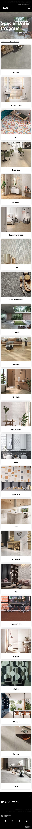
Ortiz (16, 527)
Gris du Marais (16, 299)
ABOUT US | (12, 2)
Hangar (16, 332)
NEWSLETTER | (26, 4)
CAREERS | (28, 2)
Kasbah (16, 397)
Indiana (16, 364)
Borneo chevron (16, 235)
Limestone (16, 429)
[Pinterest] (5, 821)
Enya (16, 267)
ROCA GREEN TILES (27, 811)
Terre (16, 786)
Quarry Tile (16, 624)
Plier (16, 591)
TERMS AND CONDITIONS (19, 809)
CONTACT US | (20, 4)
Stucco (16, 721)
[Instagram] (12, 821)
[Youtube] (26, 821)
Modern (16, 494)
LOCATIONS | (6, 2)
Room (16, 656)
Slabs (16, 689)
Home (3, 42)
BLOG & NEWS (28, 809)
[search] (29, 4)
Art (16, 137)
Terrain (16, 754)
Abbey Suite (16, 105)
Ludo (16, 462)
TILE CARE (20, 811)
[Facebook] (19, 821)
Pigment (16, 559)
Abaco (16, 72)
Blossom (16, 202)
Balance (16, 170)
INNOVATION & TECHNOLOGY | (20, 2)
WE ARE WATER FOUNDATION (10, 811)
